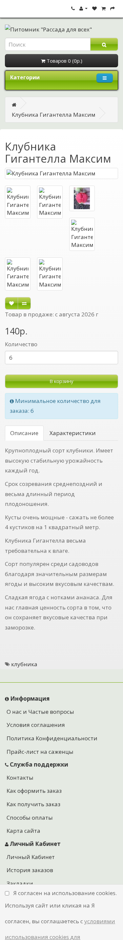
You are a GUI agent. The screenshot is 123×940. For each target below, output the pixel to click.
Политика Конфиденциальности (52, 738)
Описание (24, 433)
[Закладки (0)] (94, 8)
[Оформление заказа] (112, 8)
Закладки (20, 883)
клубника (24, 664)
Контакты (20, 777)
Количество (21, 344)
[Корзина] (103, 8)
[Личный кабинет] (83, 8)
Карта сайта (23, 830)
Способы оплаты (30, 817)
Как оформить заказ (34, 790)
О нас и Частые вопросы (40, 711)
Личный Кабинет (31, 857)
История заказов (30, 870)
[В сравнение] (24, 303)
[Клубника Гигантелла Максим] (61, 173)
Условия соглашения (36, 725)
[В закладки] (11, 303)
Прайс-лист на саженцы (40, 751)
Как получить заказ (33, 804)
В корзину (61, 381)
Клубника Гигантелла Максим (53, 114)
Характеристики (73, 433)
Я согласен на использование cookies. (65, 893)
